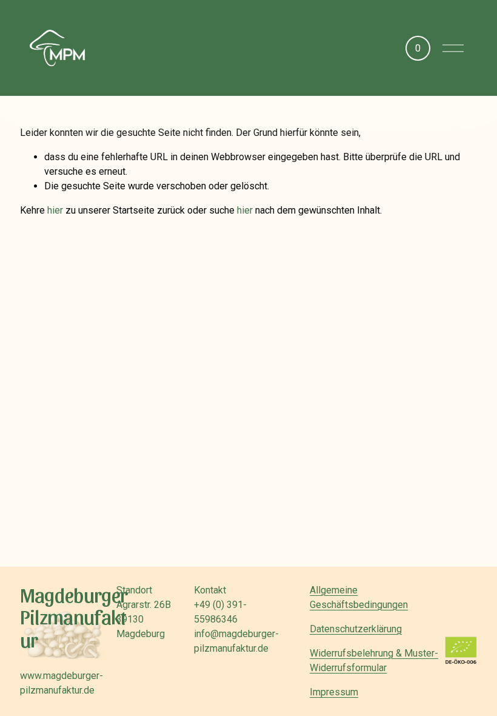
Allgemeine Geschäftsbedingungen (359, 597)
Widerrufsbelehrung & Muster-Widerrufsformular (374, 660)
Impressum (334, 692)
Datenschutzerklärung (356, 629)
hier (55, 210)
